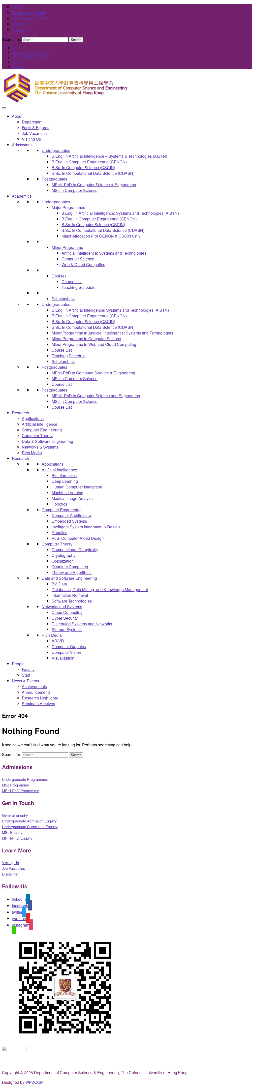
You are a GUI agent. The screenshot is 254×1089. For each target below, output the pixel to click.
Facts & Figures (35, 127)
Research (20, 413)
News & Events (25, 681)
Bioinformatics (64, 475)
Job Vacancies (35, 133)
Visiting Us (31, 139)
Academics (22, 196)
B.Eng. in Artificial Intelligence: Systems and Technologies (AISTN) (120, 213)
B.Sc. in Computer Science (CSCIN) (83, 167)
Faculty (28, 669)
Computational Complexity (75, 549)
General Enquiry (15, 815)
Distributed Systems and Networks (82, 624)
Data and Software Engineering (69, 578)
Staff (26, 675)
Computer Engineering (42, 430)
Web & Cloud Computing (83, 264)
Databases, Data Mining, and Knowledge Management (100, 589)
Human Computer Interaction (77, 487)
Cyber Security (65, 618)
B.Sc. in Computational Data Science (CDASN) (93, 173)
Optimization (63, 561)
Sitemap (19, 29)
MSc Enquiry (12, 832)
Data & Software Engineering (47, 441)
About (17, 116)
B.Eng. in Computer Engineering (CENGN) (89, 162)
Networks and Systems (62, 606)
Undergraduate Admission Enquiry (29, 820)
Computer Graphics (69, 646)
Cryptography (63, 555)
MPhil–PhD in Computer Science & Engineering (94, 184)
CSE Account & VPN (30, 18)
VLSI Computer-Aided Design (78, 538)
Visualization (63, 658)
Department (32, 122)
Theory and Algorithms (72, 572)
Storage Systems (67, 629)
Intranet (18, 24)
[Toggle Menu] (4, 108)
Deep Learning (65, 481)
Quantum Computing (70, 567)
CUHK (18, 7)
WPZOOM (34, 1082)
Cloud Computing (67, 612)
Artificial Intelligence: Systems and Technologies (104, 253)
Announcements (36, 692)
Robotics (59, 504)
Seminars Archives (38, 703)
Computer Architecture (71, 515)
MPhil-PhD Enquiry (17, 838)
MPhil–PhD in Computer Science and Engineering (96, 395)
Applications (33, 418)
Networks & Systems (40, 447)
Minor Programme (67, 247)
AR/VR (58, 641)
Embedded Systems (69, 521)
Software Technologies (72, 601)
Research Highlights (40, 698)
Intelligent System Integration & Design (86, 527)
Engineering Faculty (29, 12)
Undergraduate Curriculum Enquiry (30, 826)
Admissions (22, 145)
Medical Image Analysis (73, 498)
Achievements (34, 686)
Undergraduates (56, 150)
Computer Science (78, 259)
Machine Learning (67, 492)
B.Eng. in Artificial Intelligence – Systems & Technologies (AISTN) (109, 156)
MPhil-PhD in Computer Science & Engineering (93, 373)
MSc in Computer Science (74, 190)
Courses (59, 276)
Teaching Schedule (78, 287)
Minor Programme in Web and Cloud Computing (94, 344)
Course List (72, 281)
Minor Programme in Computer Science (86, 338)
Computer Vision (66, 652)
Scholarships (63, 299)
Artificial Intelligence (39, 424)
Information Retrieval (70, 595)
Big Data (59, 584)
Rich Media (32, 452)
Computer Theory (37, 435)
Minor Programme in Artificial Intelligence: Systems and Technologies (112, 333)
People (18, 663)
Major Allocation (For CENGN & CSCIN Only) (102, 236)
